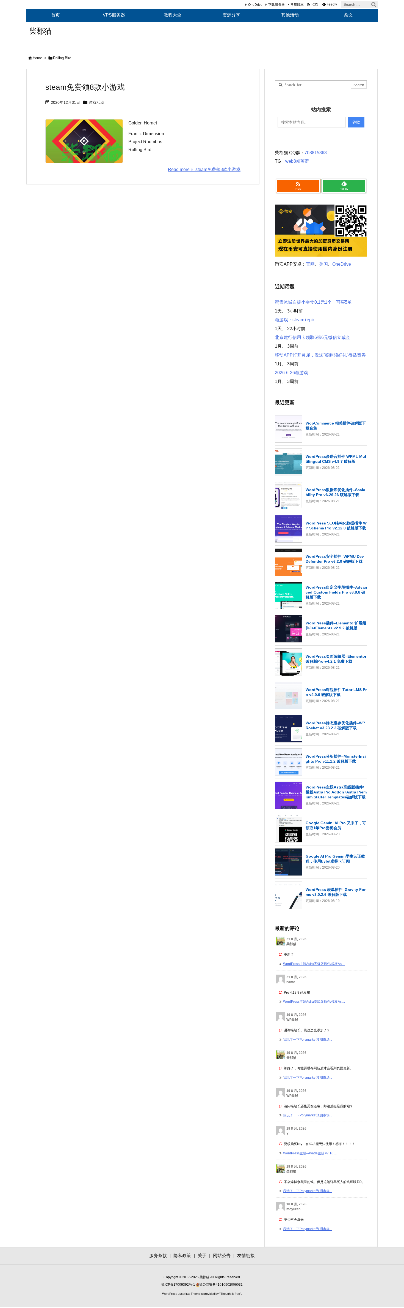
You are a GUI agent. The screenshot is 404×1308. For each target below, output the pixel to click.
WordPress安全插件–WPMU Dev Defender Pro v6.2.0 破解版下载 (335, 559)
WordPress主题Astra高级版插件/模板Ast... (314, 964)
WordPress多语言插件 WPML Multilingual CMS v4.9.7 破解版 (336, 459)
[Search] (374, 4)
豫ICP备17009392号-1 (178, 1285)
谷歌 (356, 122)
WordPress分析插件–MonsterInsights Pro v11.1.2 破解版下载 (336, 758)
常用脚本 (297, 5)
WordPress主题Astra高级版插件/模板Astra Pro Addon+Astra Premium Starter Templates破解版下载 (336, 792)
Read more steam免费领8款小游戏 (204, 169)
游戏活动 (96, 102)
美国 (323, 264)
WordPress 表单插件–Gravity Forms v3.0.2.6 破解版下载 (336, 892)
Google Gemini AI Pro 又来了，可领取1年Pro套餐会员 (336, 825)
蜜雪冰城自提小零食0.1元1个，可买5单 (313, 302)
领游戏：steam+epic (295, 319)
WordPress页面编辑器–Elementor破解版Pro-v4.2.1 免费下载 (336, 658)
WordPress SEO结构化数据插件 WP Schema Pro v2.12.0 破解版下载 (336, 525)
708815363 (316, 152)
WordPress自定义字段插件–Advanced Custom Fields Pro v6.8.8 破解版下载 (336, 592)
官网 (310, 264)
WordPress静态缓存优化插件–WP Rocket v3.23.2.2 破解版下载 (335, 725)
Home (37, 58)
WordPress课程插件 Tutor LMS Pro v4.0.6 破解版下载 (336, 692)
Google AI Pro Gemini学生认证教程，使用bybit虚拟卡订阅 (335, 858)
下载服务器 (276, 5)
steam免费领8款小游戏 (85, 87)
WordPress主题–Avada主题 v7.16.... (310, 1153)
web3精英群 (297, 161)
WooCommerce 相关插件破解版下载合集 (336, 425)
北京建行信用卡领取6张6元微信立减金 (312, 337)
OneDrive (255, 5)
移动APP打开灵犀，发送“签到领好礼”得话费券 (320, 355)
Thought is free (230, 1293)
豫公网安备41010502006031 (221, 1285)
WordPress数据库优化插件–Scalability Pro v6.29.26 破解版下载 (335, 492)
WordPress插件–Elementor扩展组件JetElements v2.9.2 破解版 (336, 625)
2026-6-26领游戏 (291, 372)
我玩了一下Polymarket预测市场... (307, 1039)
